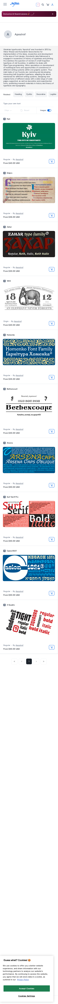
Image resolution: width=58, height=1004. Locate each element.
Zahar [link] (9, 227)
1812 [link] (9, 281)
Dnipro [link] (9, 173)
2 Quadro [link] (11, 605)
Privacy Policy (23, 979)
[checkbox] (49, 110)
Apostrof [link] (19, 159)
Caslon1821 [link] (12, 551)
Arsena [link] (10, 443)
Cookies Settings (26, 996)
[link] (47, 5)
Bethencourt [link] (12, 389)
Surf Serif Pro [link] (12, 497)
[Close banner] (53, 14)
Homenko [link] (11, 335)
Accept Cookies (26, 988)
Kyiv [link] (8, 119)
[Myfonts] (15, 5)
